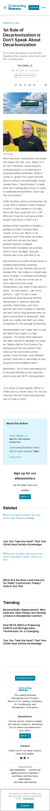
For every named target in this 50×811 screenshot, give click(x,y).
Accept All (25, 806)
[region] (25, 800)
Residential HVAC (11, 23)
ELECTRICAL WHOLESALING (25, 782)
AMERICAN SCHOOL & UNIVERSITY (25, 773)
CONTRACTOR (34, 770)
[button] (5, 7)
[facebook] (15, 85)
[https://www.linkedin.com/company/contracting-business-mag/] (24, 758)
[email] (34, 85)
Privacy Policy (28, 799)
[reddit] (29, 85)
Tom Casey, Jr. (25, 65)
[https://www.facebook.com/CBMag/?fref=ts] (21, 758)
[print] (45, 85)
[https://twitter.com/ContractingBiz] (28, 758)
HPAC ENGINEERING (17, 770)
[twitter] (25, 85)
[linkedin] (20, 85)
